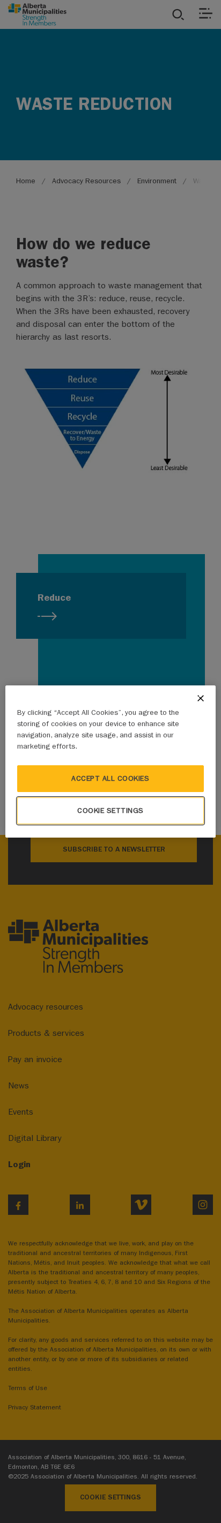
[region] (110, 761)
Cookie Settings (110, 810)
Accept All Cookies (110, 778)
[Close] (200, 698)
